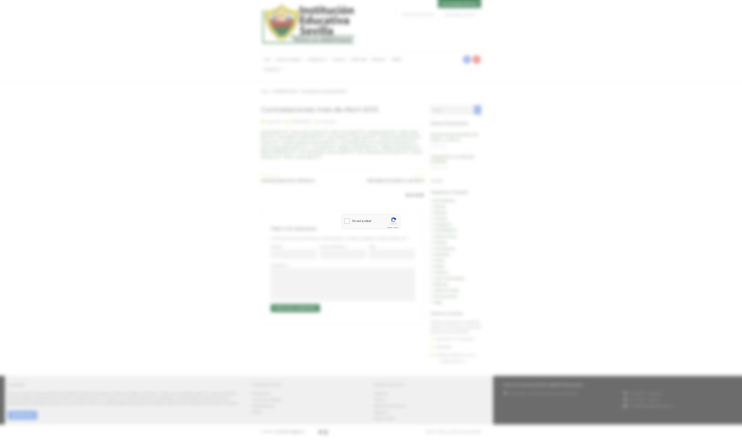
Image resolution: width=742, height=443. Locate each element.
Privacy (389, 227)
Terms (395, 227)
